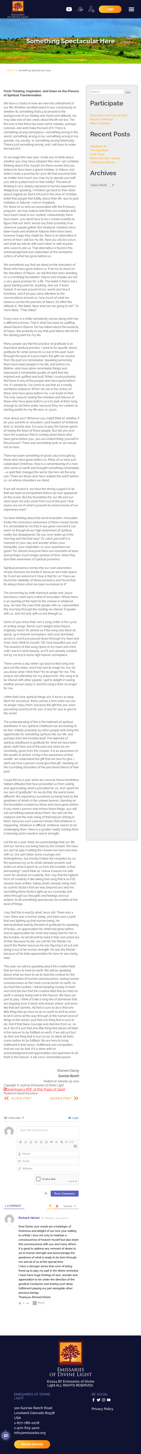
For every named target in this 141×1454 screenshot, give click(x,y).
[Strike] (36, 1142)
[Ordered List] (41, 1142)
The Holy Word (99, 150)
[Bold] (20, 1142)
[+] (72, 1141)
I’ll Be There (97, 154)
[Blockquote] (51, 1142)
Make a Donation (100, 123)
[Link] (61, 1142)
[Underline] (30, 1142)
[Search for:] (107, 91)
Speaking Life (98, 146)
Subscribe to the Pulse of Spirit (108, 115)
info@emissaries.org (30, 1433)
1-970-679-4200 (26, 1428)
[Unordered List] (46, 1142)
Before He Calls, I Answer (105, 158)
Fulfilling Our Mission (102, 162)
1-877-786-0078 (26, 1423)
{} (66, 1141)
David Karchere (27, 1093)
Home (10, 70)
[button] (131, 9)
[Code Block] (56, 1142)
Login (75, 1117)
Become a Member (101, 119)
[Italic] (25, 1142)
